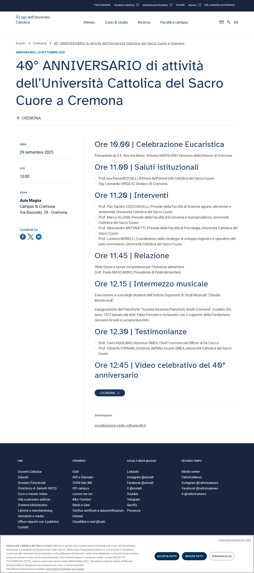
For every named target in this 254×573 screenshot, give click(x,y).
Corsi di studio (116, 22)
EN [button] (236, 22)
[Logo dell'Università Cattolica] (34, 22)
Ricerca (144, 22)
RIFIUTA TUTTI (194, 556)
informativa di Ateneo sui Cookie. (65, 568)
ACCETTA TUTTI (167, 556)
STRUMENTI (79, 460)
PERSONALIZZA (222, 556)
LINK (20, 460)
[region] (127, 554)
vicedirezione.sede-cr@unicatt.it (120, 425)
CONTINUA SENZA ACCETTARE (234, 540)
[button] (221, 22)
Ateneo (89, 22)
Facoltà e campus (174, 22)
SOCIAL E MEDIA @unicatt (141, 460)
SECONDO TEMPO (192, 460)
